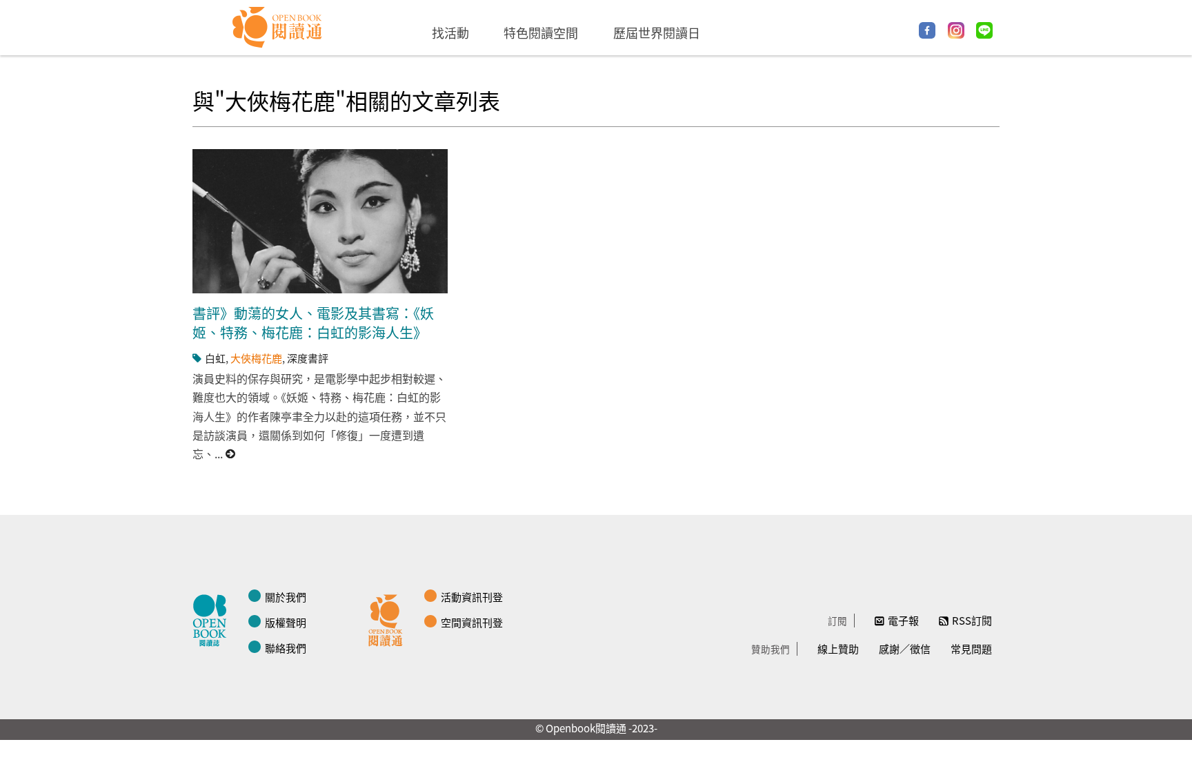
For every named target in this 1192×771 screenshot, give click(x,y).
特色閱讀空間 (541, 32)
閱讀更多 (231, 454)
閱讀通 (389, 618)
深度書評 (307, 358)
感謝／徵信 (905, 648)
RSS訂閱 (972, 620)
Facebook (927, 30)
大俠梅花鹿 (256, 358)
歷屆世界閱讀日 (656, 32)
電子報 (903, 620)
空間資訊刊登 (472, 622)
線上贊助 (838, 648)
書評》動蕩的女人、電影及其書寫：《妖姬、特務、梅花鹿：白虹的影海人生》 (313, 322)
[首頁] (277, 27)
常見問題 (971, 648)
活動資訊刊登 (472, 596)
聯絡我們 (285, 648)
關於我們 (285, 596)
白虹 (215, 358)
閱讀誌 (213, 618)
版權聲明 (285, 622)
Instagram (956, 30)
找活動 (450, 32)
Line (984, 30)
